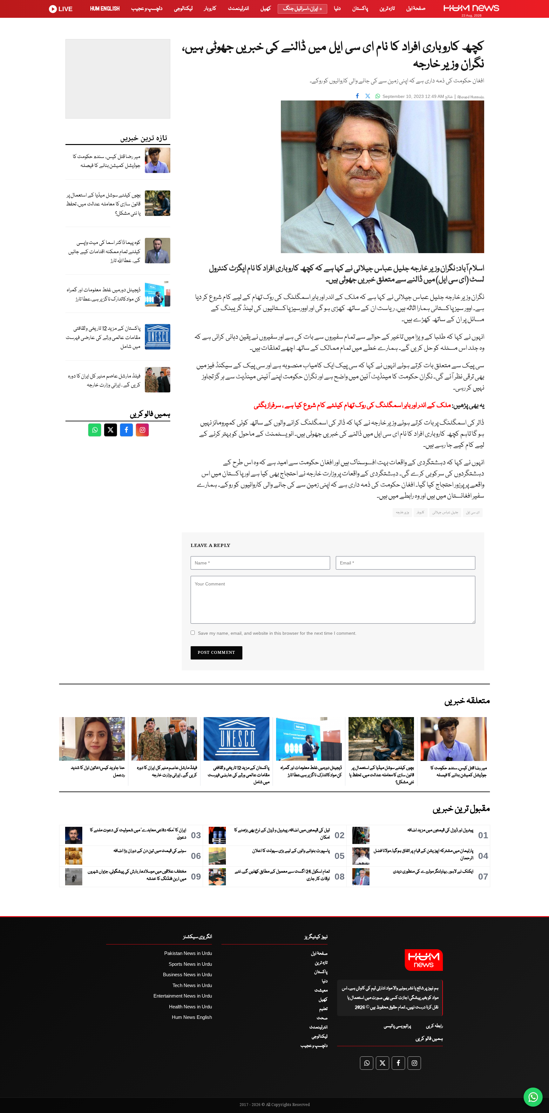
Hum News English (192, 1017)
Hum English (104, 9)
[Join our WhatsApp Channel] (533, 1097)
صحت (322, 1018)
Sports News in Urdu (190, 964)
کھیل (266, 9)
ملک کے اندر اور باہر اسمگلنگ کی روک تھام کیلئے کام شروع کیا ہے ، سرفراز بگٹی (352, 405)
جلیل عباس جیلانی (445, 512)
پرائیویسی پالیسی (397, 1026)
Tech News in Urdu (192, 985)
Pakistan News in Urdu (188, 953)
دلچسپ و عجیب (146, 9)
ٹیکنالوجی (183, 9)
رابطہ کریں (434, 1026)
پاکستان (360, 9)
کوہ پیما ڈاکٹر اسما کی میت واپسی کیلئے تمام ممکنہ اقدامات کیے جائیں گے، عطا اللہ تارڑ (104, 252)
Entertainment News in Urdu (182, 996)
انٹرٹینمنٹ (238, 9)
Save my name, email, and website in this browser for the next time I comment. (277, 633)
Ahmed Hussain (471, 97)
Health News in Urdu (190, 1006)
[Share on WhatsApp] (378, 95)
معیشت (321, 990)
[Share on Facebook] (357, 95)
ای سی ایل (472, 512)
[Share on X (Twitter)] (367, 95)
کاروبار (210, 9)
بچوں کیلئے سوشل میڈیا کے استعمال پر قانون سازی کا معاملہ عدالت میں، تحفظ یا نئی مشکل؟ (103, 204)
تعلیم (323, 1009)
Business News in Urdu (187, 974)
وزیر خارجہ (402, 512)
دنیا (337, 9)
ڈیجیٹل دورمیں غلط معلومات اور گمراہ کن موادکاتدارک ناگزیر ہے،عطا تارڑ (103, 294)
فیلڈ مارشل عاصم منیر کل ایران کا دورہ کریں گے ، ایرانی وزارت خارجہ (104, 381)
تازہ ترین (387, 9)
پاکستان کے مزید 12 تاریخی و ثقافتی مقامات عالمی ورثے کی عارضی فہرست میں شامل (103, 338)
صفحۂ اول (415, 9)
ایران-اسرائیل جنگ (300, 9)
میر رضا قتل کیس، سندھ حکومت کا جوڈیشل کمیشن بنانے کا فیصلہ (106, 161)
